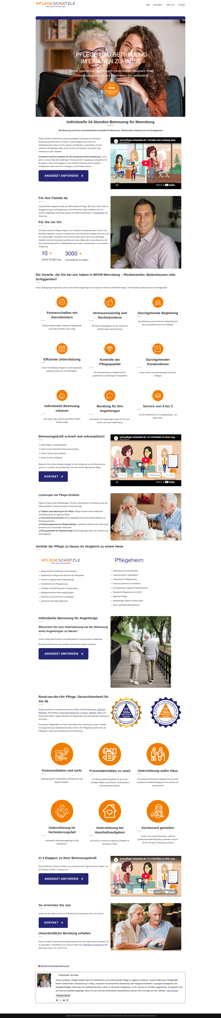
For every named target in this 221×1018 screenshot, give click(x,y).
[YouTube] (64, 1000)
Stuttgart (42, 210)
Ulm (51, 210)
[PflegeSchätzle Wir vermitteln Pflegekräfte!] (56, 4)
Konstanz (84, 713)
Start (148, 5)
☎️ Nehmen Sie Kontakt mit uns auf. (53, 966)
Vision (108, 1015)
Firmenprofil (88, 1015)
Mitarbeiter (143, 1015)
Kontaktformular (151, 1015)
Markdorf (92, 713)
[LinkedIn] (67, 1000)
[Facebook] (57, 1000)
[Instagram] (60, 1000)
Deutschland (99, 213)
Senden (67, 464)
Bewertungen (95, 1015)
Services (137, 1015)
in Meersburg (136, 957)
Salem (99, 713)
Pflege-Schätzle (86, 957)
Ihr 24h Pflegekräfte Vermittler (111, 957)
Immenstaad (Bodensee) (70, 713)
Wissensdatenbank (129, 1015)
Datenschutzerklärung (117, 1015)
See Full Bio (172, 991)
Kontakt (182, 5)
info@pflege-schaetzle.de (93, 945)
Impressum (103, 1015)
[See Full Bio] (179, 991)
